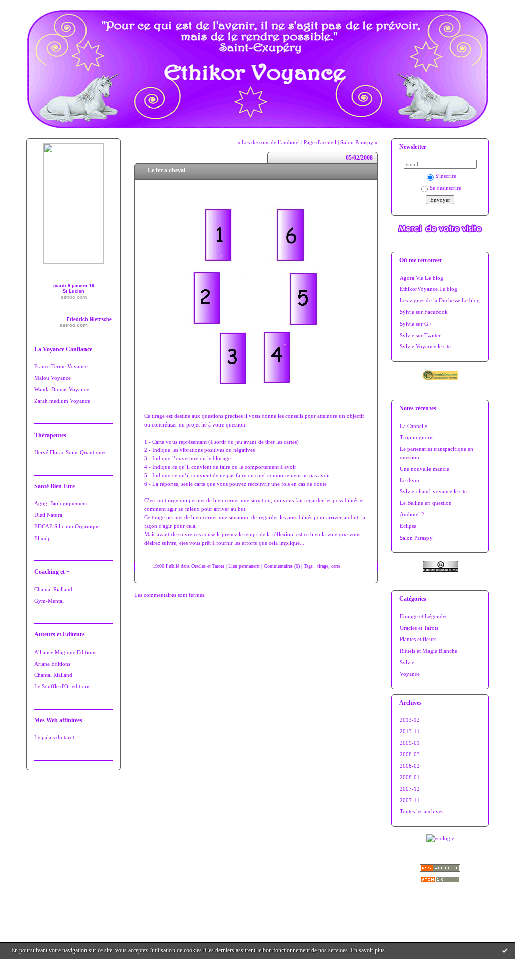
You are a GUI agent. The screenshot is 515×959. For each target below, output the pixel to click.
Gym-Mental (49, 601)
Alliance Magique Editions (65, 652)
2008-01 (410, 777)
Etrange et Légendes (423, 616)
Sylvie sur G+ (416, 324)
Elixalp (42, 538)
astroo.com (74, 297)
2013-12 (410, 720)
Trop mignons (416, 437)
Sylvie (407, 662)
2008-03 (410, 754)
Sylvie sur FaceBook (424, 312)
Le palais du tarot (54, 737)
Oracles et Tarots (419, 628)
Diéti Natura (48, 515)
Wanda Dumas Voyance (61, 389)
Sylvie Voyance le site (425, 346)
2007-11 (410, 800)
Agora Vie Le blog (421, 278)
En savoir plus (368, 950)
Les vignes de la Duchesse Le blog (440, 300)
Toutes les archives (421, 811)
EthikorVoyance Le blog (428, 289)
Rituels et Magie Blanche (428, 651)
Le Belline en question (426, 503)
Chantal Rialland (53, 589)
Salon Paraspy (416, 538)
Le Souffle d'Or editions (62, 686)
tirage (322, 566)
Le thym (409, 480)
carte (335, 566)
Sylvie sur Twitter (420, 335)
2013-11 (410, 731)
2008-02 (410, 766)
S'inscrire (445, 176)
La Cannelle (413, 426)
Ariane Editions (52, 664)
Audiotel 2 (412, 514)
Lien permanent (244, 566)
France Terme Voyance (61, 366)
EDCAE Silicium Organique (67, 526)
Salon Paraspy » (359, 142)
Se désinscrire (445, 188)
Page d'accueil (320, 142)
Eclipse (408, 526)
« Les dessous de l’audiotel (268, 142)
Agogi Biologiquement (61, 503)
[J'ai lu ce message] (505, 950)
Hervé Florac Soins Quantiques (70, 452)
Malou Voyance (52, 378)
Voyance (410, 674)
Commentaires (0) (282, 566)
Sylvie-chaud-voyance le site (433, 491)
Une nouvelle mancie (424, 469)
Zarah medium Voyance (62, 401)
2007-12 (410, 789)
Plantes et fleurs (418, 639)
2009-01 (410, 743)
